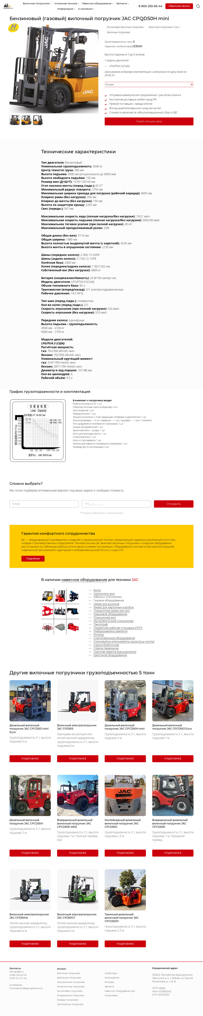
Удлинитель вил (104, 593)
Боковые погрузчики (67, 999)
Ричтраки (109, 982)
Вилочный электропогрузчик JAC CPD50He (29, 916)
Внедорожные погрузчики (70, 995)
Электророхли (112, 977)
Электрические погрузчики (71, 982)
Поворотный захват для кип (112, 610)
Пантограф (101, 624)
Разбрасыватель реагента (110, 631)
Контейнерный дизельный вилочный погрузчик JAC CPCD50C (123, 823)
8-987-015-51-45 (18, 978)
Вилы (97, 590)
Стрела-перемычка (106, 648)
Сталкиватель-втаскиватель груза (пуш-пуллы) (124, 641)
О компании (16, 984)
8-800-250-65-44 (18, 974)
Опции (109, 84)
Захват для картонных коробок (114, 607)
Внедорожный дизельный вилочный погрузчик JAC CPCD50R (170, 823)
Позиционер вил (105, 617)
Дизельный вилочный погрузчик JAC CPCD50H (26, 822)
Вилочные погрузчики (118, 32)
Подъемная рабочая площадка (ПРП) (118, 627)
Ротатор (99, 634)
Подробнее (33, 558)
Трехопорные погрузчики (70, 1004)
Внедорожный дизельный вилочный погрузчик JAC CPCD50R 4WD (74, 823)
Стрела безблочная (106, 644)
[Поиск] (198, 6)
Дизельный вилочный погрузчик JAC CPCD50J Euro (172, 727)
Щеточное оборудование (110, 655)
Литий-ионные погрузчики (71, 986)
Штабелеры (111, 973)
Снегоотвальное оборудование (114, 637)
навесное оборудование (84, 580)
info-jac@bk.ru (16, 971)
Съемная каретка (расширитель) (115, 651)
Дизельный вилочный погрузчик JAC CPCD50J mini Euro (29, 729)
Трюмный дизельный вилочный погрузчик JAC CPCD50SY (122, 918)
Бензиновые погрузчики (69, 990)
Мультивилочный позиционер (114, 620)
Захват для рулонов (106, 603)
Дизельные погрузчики (69, 977)
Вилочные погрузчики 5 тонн (164, 26)
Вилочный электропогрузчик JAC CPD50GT (77, 916)
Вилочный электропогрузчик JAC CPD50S (77, 727)
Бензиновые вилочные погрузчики (125, 26)
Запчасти (109, 986)
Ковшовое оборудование (110, 614)
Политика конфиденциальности (26, 988)
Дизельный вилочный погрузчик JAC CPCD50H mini (124, 727)
